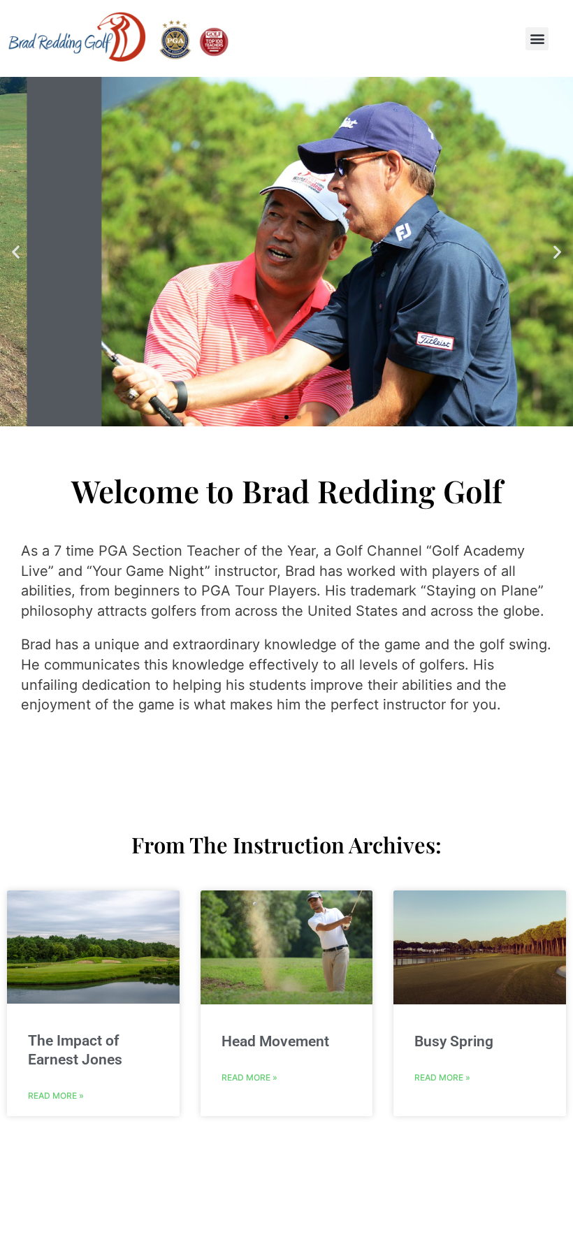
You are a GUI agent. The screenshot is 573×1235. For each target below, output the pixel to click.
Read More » (56, 1095)
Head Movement (275, 1041)
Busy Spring (453, 1041)
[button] (537, 38)
